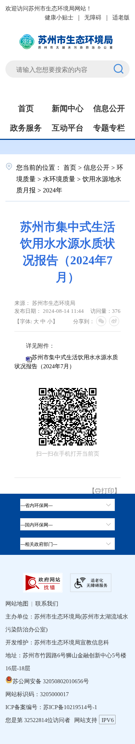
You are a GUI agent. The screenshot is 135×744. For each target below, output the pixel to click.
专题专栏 (109, 127)
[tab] (67, 524)
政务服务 (26, 127)
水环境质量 (59, 178)
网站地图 (16, 603)
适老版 (121, 17)
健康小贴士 (59, 17)
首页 (26, 107)
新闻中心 (68, 107)
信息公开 (109, 107)
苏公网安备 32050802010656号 (51, 680)
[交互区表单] (67, 64)
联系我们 (46, 603)
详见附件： (40, 346)
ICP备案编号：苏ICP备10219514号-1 (51, 706)
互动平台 (68, 127)
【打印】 (105, 490)
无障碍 (93, 17)
